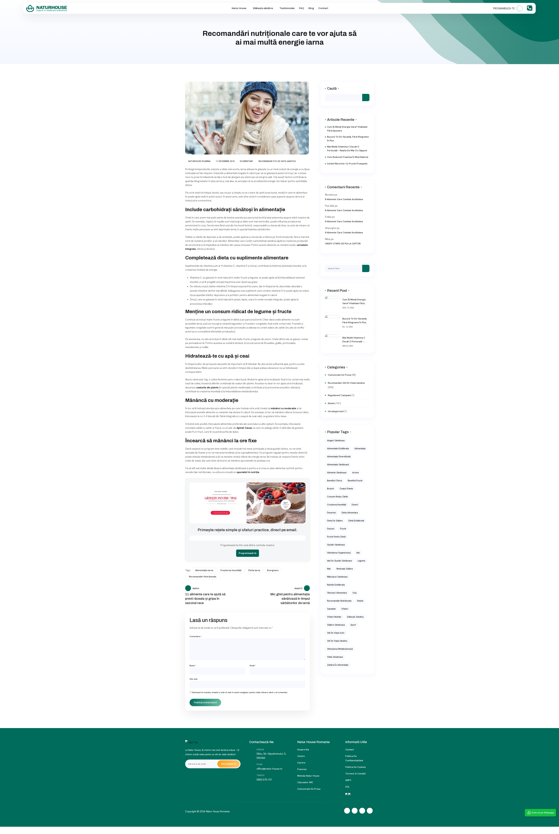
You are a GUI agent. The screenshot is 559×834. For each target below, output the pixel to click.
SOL (347, 786)
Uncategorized (336, 411)
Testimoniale (287, 8)
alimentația (359, 448)
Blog (311, 8)
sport (353, 624)
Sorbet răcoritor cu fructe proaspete (347, 163)
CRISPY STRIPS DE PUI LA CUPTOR (343, 243)
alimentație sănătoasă (338, 464)
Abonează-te (228, 763)
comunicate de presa (339, 374)
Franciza (301, 769)
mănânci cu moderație (284, 408)
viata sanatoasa (335, 656)
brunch (330, 488)
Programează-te (247, 553)
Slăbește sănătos (263, 8)
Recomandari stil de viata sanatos (277, 161)
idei (358, 552)
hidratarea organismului (339, 552)
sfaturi (344, 608)
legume (361, 560)
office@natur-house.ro (269, 768)
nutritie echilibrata (336, 584)
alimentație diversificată (339, 456)
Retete (331, 403)
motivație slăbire (345, 568)
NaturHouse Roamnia (199, 161)
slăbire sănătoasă (336, 624)
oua (355, 592)
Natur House (239, 8)
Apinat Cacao (244, 427)
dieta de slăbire (335, 520)
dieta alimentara (350, 512)
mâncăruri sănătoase (337, 576)
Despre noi (303, 749)
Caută (332, 88)
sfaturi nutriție (334, 616)
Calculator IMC (305, 782)
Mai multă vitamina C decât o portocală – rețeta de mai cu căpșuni (347, 148)
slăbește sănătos (355, 616)
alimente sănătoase (336, 472)
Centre (301, 756)
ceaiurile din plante (207, 387)
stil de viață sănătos (337, 640)
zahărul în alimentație (337, 664)
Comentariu (196, 636)
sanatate (331, 608)
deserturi (331, 512)
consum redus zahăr (337, 496)
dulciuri (330, 528)
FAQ (301, 8)
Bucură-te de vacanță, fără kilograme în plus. (348, 138)
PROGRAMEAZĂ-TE (504, 8)
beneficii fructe (355, 480)
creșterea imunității (231, 570)
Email (253, 665)
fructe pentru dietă (336, 536)
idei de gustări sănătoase (339, 560)
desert (355, 504)
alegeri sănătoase (336, 440)
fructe (343, 528)
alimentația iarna (204, 570)
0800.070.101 (264, 779)
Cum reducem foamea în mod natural (347, 157)
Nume (193, 665)
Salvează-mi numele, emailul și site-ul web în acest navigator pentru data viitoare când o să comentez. (240, 692)
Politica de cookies (355, 767)
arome (355, 472)
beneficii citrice (334, 480)
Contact (323, 8)
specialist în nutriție (248, 472)
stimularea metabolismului (340, 648)
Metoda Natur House (308, 775)
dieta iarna (254, 570)
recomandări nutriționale (202, 576)
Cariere (301, 762)
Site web (194, 679)
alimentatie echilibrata (338, 448)
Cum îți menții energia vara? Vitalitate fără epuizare (347, 128)
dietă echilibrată (356, 520)
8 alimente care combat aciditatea (344, 199)
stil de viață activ (335, 632)
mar (329, 568)
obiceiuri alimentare (337, 592)
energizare (273, 570)
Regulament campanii (339, 395)
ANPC (348, 780)
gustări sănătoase (336, 544)
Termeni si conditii (355, 773)
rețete (360, 600)
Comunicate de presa (308, 788)
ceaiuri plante (346, 488)
